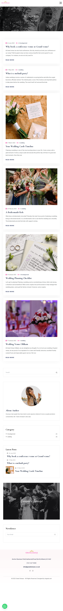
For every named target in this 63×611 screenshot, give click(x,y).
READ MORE (10, 60)
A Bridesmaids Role (15, 212)
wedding (21, 70)
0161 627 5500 (31, 563)
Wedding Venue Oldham (17, 344)
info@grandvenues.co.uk (31, 567)
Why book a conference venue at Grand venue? (27, 46)
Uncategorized (23, 43)
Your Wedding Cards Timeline (19, 146)
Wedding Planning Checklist (19, 278)
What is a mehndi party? (17, 73)
